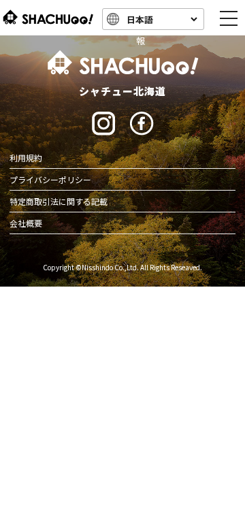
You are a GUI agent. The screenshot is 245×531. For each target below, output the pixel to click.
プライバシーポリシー (50, 179)
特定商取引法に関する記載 (59, 201)
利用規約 (26, 157)
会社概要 (26, 223)
